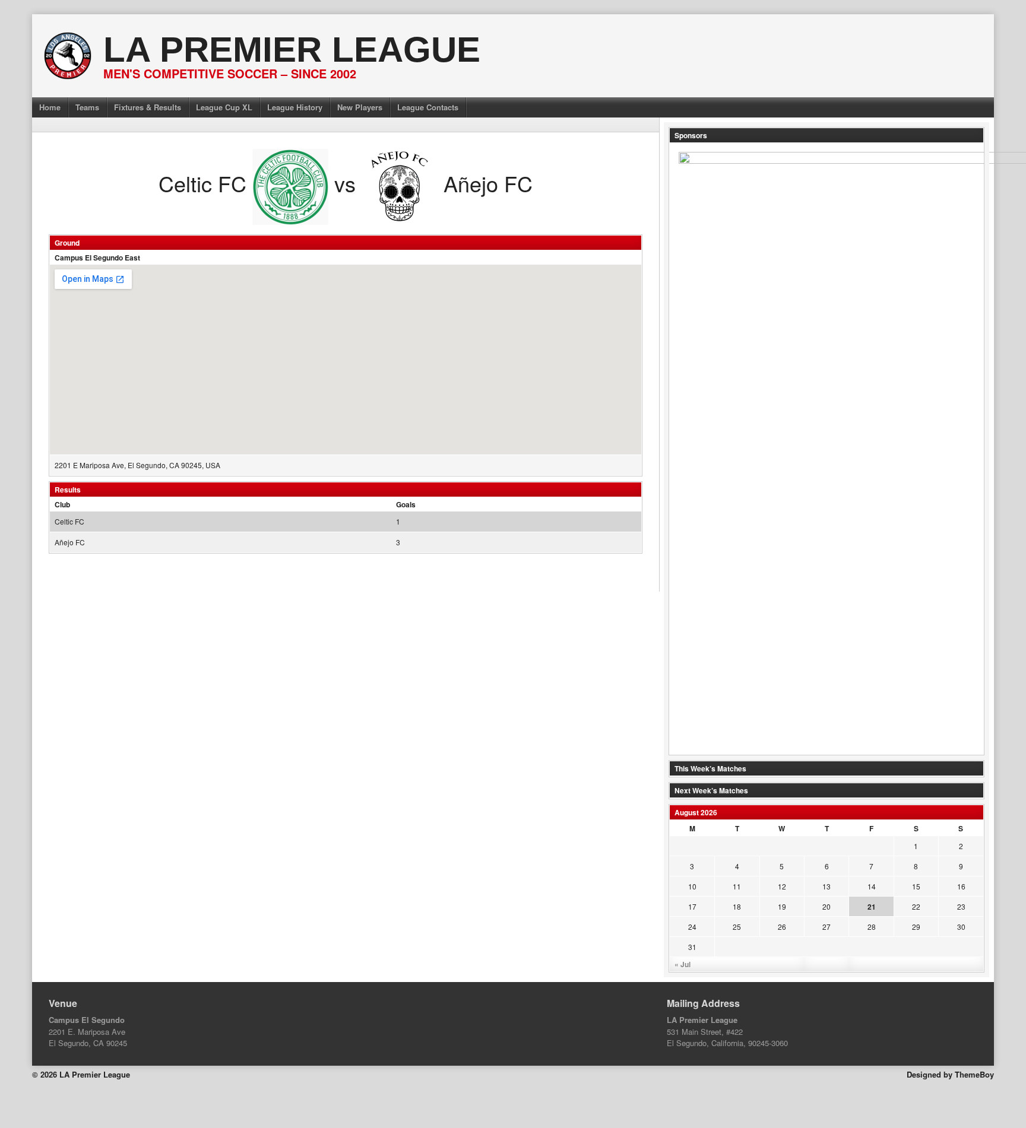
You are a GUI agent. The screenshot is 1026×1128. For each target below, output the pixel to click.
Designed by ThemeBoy (950, 1074)
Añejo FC (70, 542)
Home (50, 107)
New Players (359, 107)
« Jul (682, 964)
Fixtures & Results (147, 107)
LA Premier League (291, 49)
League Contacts (427, 107)
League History (294, 107)
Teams (87, 107)
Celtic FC (69, 521)
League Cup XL (224, 107)
